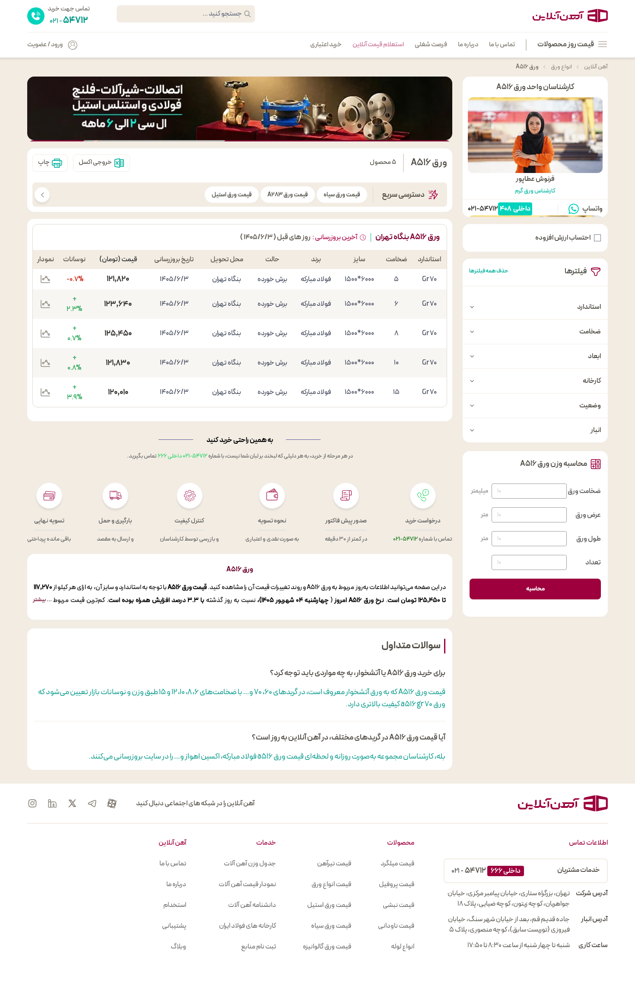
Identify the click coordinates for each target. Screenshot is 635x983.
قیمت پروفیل (396, 884)
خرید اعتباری (326, 45)
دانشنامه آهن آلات (252, 905)
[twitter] (72, 803)
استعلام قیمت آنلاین (378, 45)
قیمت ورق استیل (232, 194)
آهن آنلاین (595, 66)
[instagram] (32, 803)
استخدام (174, 905)
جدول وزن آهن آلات (250, 863)
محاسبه (535, 588)
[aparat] (112, 803)
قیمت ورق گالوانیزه (327, 946)
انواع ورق (561, 66)
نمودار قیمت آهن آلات (247, 884)
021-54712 (483, 209)
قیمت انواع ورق (331, 884)
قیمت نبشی (398, 905)
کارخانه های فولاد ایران (247, 926)
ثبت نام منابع (258, 946)
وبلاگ (178, 946)
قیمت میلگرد (397, 863)
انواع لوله (402, 946)
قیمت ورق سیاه (342, 194)
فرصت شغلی (431, 45)
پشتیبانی (174, 926)
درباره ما (468, 45)
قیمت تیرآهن (334, 863)
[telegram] (92, 803)
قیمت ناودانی (396, 926)
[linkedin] (52, 803)
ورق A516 (527, 66)
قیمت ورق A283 (287, 194)
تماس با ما (502, 45)
